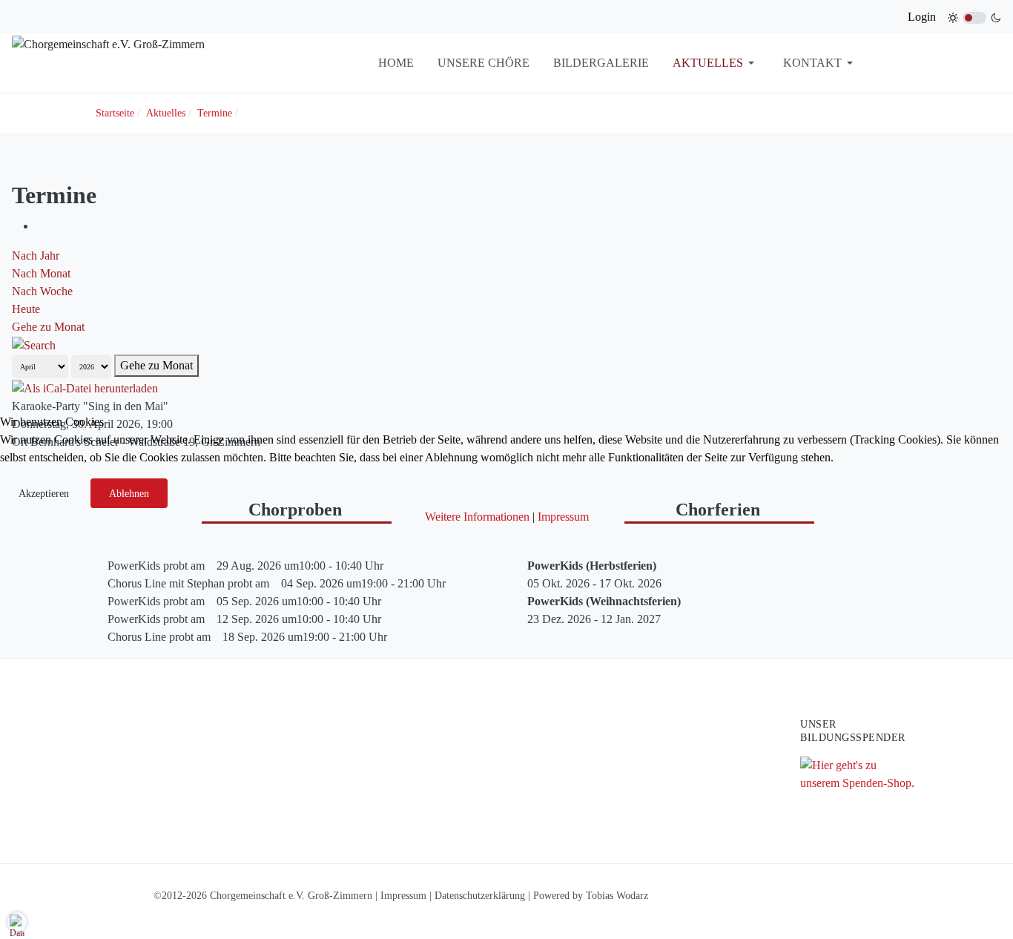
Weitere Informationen (477, 516)
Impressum (563, 516)
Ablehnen (129, 493)
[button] (17, 922)
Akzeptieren (44, 493)
